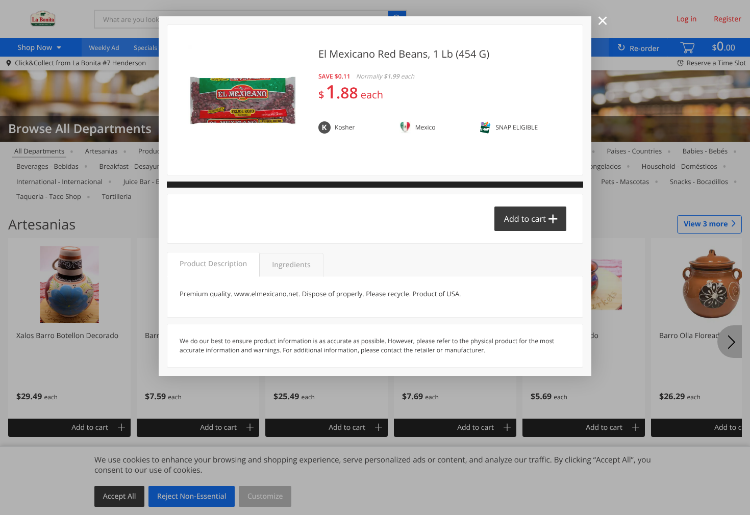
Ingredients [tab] (291, 265)
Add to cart (525, 218)
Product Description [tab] (213, 264)
